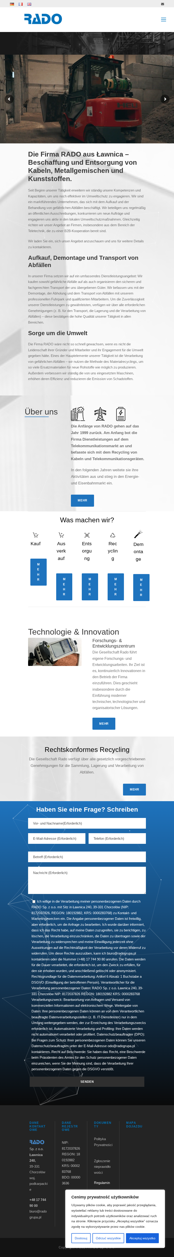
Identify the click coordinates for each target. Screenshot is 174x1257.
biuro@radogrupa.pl (121, 953)
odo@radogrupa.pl (121, 1046)
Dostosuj (81, 1238)
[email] (162, 4)
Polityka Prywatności (103, 1144)
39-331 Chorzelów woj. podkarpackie (38, 1172)
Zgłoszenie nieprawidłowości (102, 1166)
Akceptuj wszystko (142, 1238)
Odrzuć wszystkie (108, 1238)
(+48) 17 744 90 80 (91, 959)
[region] (115, 1219)
